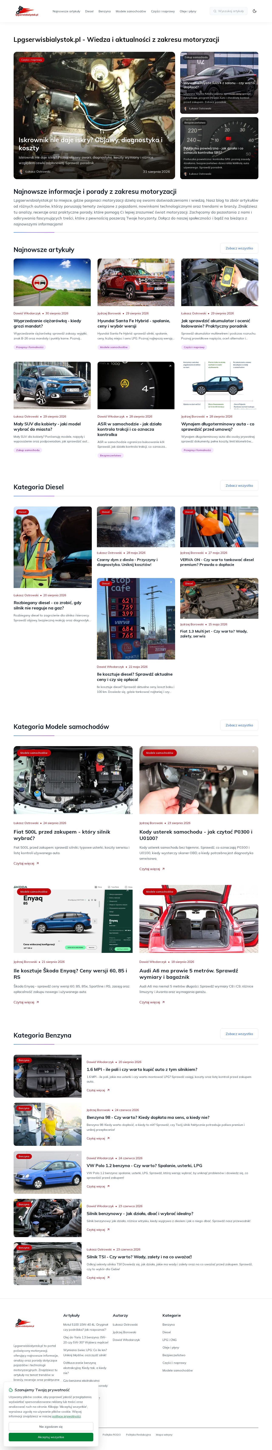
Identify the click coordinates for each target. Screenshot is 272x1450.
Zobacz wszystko (239, 248)
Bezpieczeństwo (194, 122)
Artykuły (71, 1315)
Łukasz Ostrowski (193, 313)
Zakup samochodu (196, 57)
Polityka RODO (112, 1434)
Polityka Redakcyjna (138, 1434)
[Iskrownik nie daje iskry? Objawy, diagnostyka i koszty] (94, 115)
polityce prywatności (66, 1416)
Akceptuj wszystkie (51, 1437)
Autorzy (120, 1315)
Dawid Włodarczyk (27, 313)
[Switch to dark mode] (254, 11)
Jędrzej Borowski (109, 313)
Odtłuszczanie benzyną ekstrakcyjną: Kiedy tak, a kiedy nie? (84, 1368)
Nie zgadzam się (51, 1427)
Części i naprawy (163, 11)
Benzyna (105, 11)
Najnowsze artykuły (66, 11)
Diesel (89, 11)
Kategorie (172, 1315)
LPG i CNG (170, 1340)
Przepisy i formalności (29, 347)
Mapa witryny (164, 1434)
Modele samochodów (131, 11)
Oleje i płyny (188, 11)
